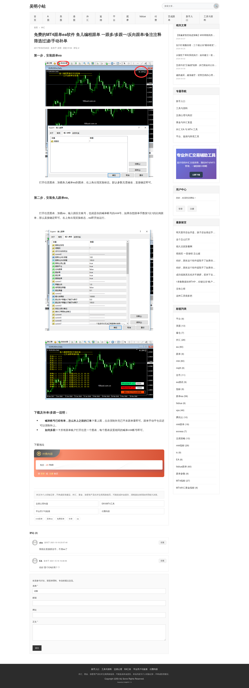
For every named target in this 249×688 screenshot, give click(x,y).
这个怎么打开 (183, 239)
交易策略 (183, 438)
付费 (156, 18)
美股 (61, 18)
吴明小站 (38, 6)
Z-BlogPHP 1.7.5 (127, 682)
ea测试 (181, 382)
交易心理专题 (42, 503)
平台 (114, 18)
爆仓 (180, 332)
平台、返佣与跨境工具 (187, 136)
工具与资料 (208, 18)
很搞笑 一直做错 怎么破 (188, 253)
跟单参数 (182, 473)
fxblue (143, 16)
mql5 (180, 368)
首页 (35, 18)
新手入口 (189, 18)
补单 (70, 518)
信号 (180, 375)
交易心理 (118, 669)
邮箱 (35, 597)
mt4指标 (182, 445)
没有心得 (180, 288)
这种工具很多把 (184, 295)
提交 (37, 648)
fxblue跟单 (184, 466)
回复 (162, 542)
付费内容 (106, 511)
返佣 (101, 18)
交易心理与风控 (184, 115)
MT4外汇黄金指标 (187, 487)
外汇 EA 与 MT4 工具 (187, 129)
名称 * (35, 585)
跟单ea (50, 518)
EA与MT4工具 (108, 503)
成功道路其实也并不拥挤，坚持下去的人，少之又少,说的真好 (196, 274)
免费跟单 (60, 518)
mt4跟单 (39, 518)
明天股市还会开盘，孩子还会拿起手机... (196, 232)
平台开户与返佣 (43, 511)
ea (78, 518)
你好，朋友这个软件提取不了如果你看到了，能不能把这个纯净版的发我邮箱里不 (196, 260)
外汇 (87, 18)
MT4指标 (183, 480)
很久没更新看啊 (184, 246)
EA (179, 459)
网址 (35, 609)
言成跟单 (171, 18)
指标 (180, 389)
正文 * (35, 621)
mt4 (180, 361)
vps (180, 410)
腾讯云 (182, 417)
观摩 (127, 18)
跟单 (180, 353)
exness (181, 431)
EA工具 (127, 669)
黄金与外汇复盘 (184, 122)
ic (178, 452)
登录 (43, 473)
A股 (48, 18)
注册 (51, 473)
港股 (74, 18)
